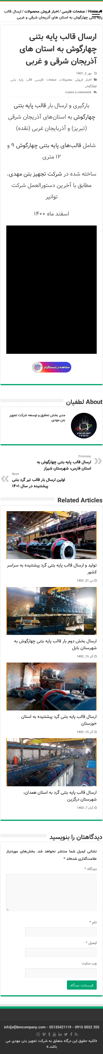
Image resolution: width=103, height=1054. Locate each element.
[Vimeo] (43, 1034)
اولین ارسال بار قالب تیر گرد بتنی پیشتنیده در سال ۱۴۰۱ (38, 480)
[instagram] (38, 1034)
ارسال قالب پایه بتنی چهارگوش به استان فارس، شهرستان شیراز (64, 463)
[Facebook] (71, 1034)
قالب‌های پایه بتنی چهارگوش (48, 145)
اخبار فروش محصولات (41, 12)
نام (93, 922)
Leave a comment (78, 92)
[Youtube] (54, 1034)
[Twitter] (66, 1034)
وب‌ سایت (89, 963)
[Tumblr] (49, 1034)
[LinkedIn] (60, 1034)
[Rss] (76, 1034)
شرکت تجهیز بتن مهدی (35, 174)
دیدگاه (90, 869)
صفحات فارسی (73, 12)
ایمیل (91, 943)
